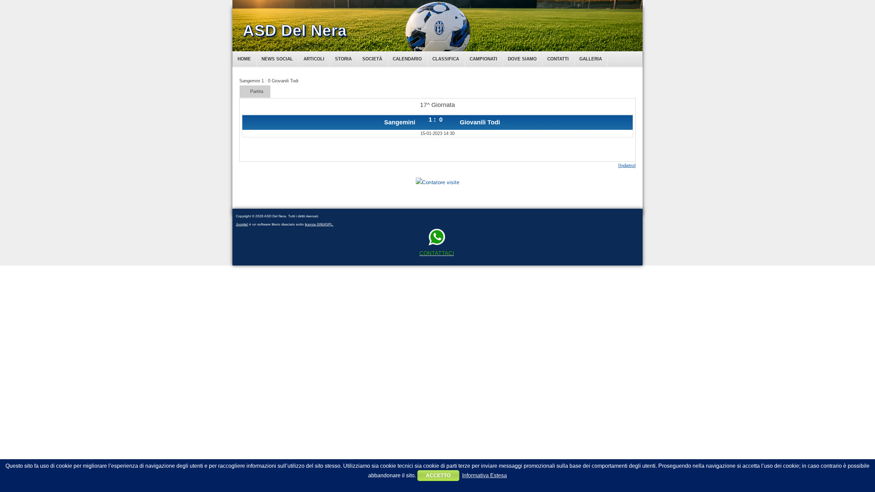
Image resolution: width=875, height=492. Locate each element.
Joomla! (242, 224)
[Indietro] (627, 165)
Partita (256, 91)
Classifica (445, 59)
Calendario (407, 59)
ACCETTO (438, 475)
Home (244, 59)
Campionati (483, 59)
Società (372, 59)
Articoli (314, 59)
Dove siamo (522, 59)
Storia (343, 59)
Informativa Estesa (484, 475)
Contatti (558, 59)
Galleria (590, 59)
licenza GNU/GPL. (319, 224)
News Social (277, 59)
